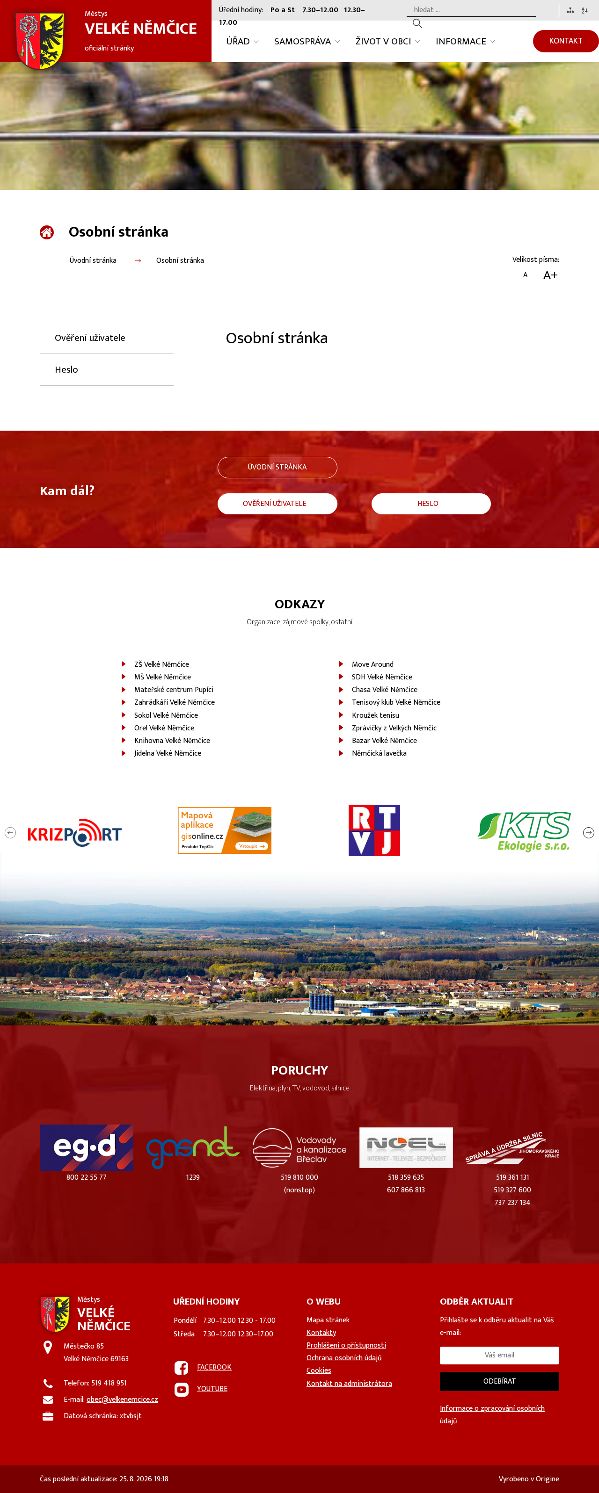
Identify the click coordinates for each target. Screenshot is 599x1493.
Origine (547, 1479)
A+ (550, 275)
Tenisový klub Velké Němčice (396, 702)
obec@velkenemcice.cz (122, 1399)
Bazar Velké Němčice (384, 741)
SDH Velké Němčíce (382, 677)
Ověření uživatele (90, 338)
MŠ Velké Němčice (162, 677)
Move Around (373, 664)
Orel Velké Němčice (164, 728)
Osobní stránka (180, 260)
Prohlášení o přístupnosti (346, 1345)
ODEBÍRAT (499, 1381)
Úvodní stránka (93, 260)
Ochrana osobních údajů (344, 1358)
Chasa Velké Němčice (384, 690)
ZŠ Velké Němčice (161, 664)
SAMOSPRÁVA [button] (302, 41)
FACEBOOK (214, 1367)
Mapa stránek (328, 1320)
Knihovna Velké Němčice (172, 741)
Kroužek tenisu (375, 715)
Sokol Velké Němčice (166, 715)
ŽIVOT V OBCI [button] (383, 41)
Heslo (66, 369)
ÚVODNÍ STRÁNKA (277, 467)
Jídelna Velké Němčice (167, 753)
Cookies (319, 1370)
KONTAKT (566, 41)
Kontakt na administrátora (349, 1384)
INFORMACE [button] (461, 41)
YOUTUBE (212, 1389)
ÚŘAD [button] (238, 41)
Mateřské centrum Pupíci (173, 690)
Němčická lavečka (379, 753)
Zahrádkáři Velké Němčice (174, 702)
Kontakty (321, 1333)
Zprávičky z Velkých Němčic (394, 728)
